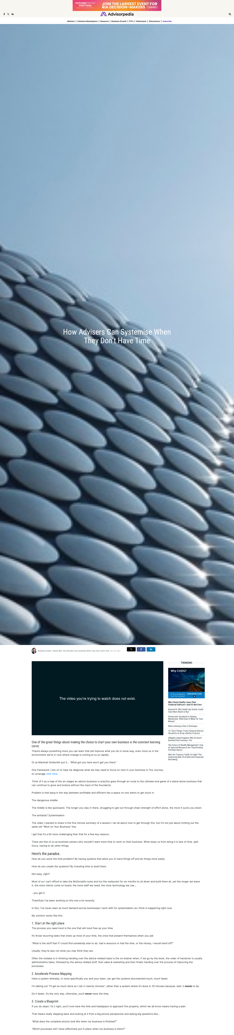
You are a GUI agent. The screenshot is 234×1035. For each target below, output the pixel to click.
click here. (52, 773)
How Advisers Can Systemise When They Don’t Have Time (86, 651)
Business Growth (119, 21)
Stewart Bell (57, 651)
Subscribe (167, 21)
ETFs (131, 21)
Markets (71, 21)
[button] (131, 649)
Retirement (141, 21)
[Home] (117, 14)
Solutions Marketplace (87, 21)
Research (104, 21)
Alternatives (154, 21)
